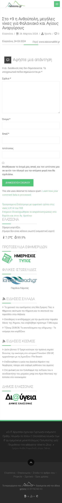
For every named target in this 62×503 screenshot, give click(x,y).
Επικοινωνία (24, 472)
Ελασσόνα (7, 33)
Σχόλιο (6, 78)
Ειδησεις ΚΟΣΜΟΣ (20, 341)
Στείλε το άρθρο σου (44, 472)
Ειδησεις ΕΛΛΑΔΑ (20, 299)
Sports (47, 33)
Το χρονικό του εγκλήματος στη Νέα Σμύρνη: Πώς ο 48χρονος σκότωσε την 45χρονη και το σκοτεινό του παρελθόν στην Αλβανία (28, 311)
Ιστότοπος (8, 148)
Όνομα (6, 119)
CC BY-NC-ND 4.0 (34, 489)
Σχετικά (29, 476)
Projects (18, 476)
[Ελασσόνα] (15, 4)
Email (5, 133)
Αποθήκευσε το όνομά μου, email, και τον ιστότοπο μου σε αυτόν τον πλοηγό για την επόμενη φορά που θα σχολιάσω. (31, 170)
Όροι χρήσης (41, 476)
